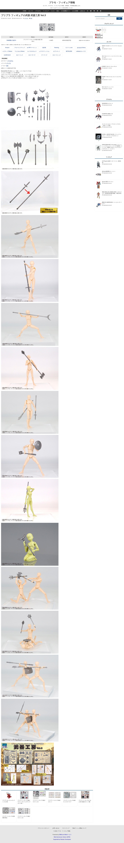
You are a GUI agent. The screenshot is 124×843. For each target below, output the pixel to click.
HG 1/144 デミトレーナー (108, 87)
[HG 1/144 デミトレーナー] (98, 90)
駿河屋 (44, 47)
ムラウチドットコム (44, 51)
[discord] (97, 10)
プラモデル (38, 11)
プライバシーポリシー (43, 828)
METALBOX (69, 51)
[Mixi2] (94, 10)
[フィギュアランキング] (99, 38)
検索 (119, 18)
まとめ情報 (75, 11)
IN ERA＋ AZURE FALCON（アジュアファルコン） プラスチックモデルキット (111, 135)
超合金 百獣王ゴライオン (107, 181)
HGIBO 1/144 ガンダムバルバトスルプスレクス (111, 77)
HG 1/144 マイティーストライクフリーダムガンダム (112, 56)
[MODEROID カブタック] (98, 107)
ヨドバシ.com (68, 47)
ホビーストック (57, 55)
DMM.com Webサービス (65, 834)
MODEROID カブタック (107, 103)
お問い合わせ (55, 828)
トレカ (52, 11)
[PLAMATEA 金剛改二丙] (98, 117)
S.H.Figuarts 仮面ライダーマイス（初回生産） (111, 161)
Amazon (7, 47)
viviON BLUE (7, 55)
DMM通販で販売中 (11, 40)
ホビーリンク (19, 55)
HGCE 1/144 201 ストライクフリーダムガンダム (112, 46)
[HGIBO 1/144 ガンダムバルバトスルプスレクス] (98, 80)
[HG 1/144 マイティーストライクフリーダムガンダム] (98, 59)
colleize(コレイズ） (81, 51)
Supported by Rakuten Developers (62, 839)
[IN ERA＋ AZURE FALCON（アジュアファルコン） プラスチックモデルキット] (98, 138)
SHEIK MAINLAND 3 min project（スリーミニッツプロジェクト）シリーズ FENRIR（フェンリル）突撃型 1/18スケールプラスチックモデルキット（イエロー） (112, 146)
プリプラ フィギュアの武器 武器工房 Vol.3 (32, 40)
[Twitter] (87, 10)
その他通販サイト (65, 11)
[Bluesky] (90, 10)
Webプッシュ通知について (79, 828)
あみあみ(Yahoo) (81, 47)
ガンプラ (30, 11)
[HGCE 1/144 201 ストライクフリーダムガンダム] (98, 49)
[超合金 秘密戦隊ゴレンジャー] (98, 175)
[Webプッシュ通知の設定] (100, 10)
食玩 (58, 11)
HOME (24, 11)
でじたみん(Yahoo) (19, 51)
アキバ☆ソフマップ (19, 47)
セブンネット (56, 51)
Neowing (56, 47)
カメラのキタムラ (32, 51)
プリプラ (26, 18)
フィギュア (46, 11)
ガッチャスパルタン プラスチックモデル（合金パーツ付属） (111, 124)
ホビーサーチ (31, 55)
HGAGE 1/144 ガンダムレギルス (109, 66)
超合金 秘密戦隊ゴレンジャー (108, 171)
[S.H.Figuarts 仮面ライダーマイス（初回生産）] (98, 164)
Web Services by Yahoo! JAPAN (62, 837)
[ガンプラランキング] (99, 35)
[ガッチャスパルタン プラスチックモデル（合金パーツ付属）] (98, 127)
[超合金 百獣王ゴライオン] (98, 185)
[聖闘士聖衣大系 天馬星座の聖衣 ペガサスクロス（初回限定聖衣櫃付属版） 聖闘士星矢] (98, 195)
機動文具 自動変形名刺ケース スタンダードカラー (112, 202)
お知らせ (82, 11)
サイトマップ (65, 828)
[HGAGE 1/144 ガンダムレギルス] (98, 70)
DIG (31, 18)
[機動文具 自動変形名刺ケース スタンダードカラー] (98, 206)
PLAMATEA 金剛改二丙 (107, 113)
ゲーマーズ (44, 55)
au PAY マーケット (32, 47)
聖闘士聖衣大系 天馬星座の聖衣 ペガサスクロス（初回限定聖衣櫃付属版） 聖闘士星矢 (112, 192)
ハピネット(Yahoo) (7, 51)
